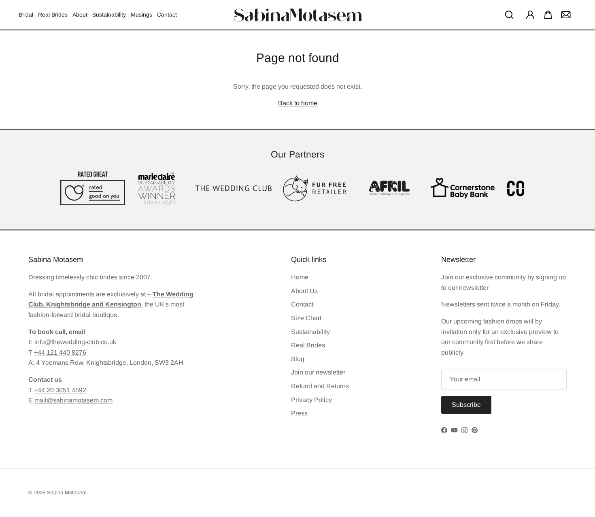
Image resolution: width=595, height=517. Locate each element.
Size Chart (306, 318)
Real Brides (53, 14)
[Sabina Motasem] (297, 14)
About (79, 14)
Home (299, 277)
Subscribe (466, 404)
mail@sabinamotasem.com (73, 400)
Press (299, 413)
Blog (297, 358)
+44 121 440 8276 (60, 352)
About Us (304, 290)
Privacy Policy (311, 399)
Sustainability (109, 14)
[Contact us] (566, 14)
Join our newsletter (318, 372)
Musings (141, 14)
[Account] (528, 14)
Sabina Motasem (67, 492)
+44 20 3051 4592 (60, 390)
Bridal (26, 14)
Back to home (297, 103)
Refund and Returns (320, 386)
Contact (167, 14)
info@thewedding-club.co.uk (75, 341)
